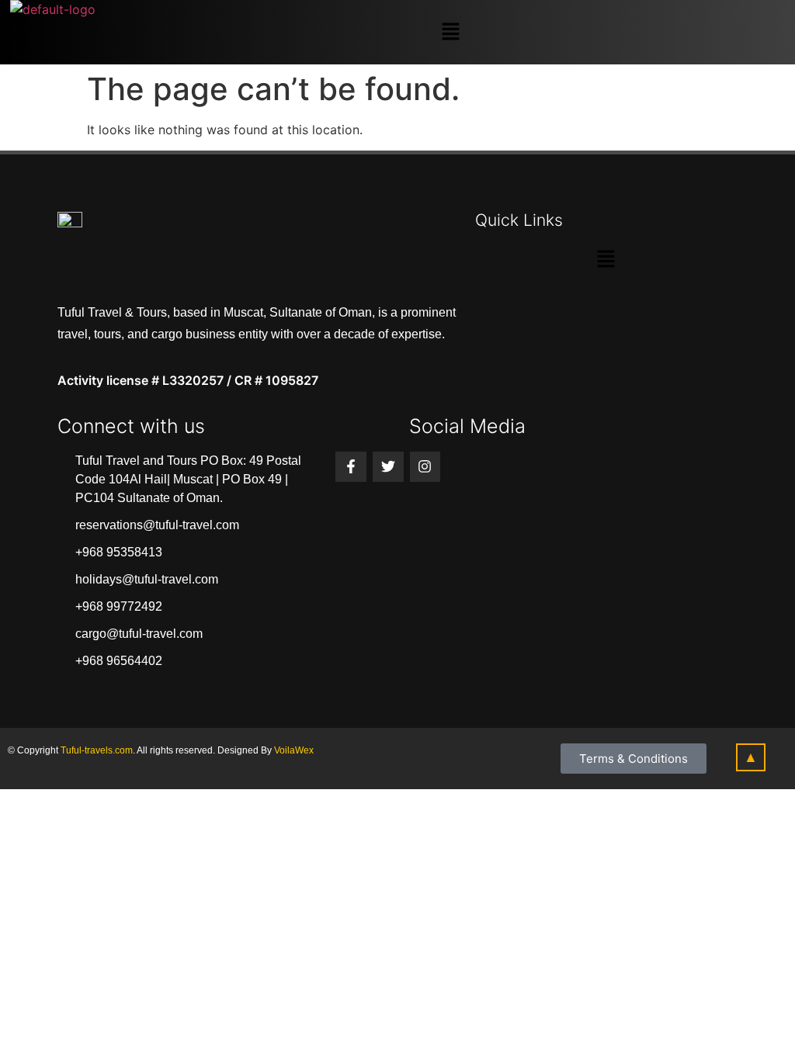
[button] (450, 32)
